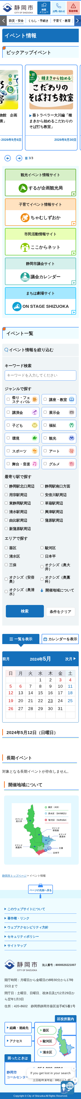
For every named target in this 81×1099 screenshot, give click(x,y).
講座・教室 (58, 400)
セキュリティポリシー (23, 936)
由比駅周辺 (18, 520)
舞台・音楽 (21, 464)
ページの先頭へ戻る (40, 890)
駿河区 (50, 548)
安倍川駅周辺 (56, 495)
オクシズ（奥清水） (21, 592)
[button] (43, 7)
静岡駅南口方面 (57, 486)
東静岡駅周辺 (20, 503)
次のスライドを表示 (77, 21)
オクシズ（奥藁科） (57, 579)
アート (54, 451)
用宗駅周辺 (18, 495)
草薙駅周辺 (54, 503)
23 (50, 700)
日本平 (50, 556)
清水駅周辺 (18, 512)
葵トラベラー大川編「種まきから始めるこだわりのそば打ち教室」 (40, 121)
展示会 (54, 412)
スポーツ (19, 451)
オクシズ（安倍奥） (21, 579)
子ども (17, 425)
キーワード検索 (18, 366)
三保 (12, 565)
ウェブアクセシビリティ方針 (27, 927)
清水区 (14, 556)
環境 (15, 438)
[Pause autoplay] (26, 158)
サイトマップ (16, 945)
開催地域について (59, 590)
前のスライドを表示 (3, 21)
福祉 (52, 425)
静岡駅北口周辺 (21, 486)
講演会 (17, 412)
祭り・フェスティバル (21, 400)
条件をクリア (60, 612)
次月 (68, 659)
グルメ (54, 464)
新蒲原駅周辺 (20, 529)
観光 (52, 438)
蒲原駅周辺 (54, 520)
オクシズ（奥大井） (57, 567)
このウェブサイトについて (26, 909)
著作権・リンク (18, 918)
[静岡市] (18, 8)
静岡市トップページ (14, 875)
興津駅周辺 (54, 512)
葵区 (12, 548)
